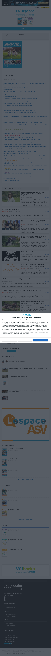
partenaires (9, 319)
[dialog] (25, 328)
